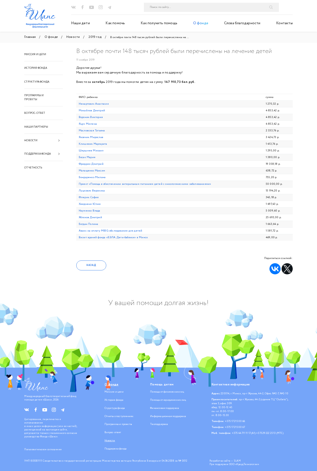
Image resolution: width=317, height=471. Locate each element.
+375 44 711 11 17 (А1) (244, 433)
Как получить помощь (159, 23)
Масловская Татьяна (92, 131)
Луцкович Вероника (92, 191)
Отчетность (33, 168)
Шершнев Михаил (91, 151)
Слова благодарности (242, 23)
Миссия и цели (35, 54)
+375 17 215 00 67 (235, 427)
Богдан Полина (88, 224)
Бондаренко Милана (92, 177)
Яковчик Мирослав (91, 137)
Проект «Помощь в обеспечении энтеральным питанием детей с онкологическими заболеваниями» (145, 184)
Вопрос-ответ (34, 113)
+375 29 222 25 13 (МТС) (270, 433)
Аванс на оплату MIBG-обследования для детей (110, 231)
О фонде (200, 23)
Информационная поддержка (168, 416)
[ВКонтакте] (275, 268)
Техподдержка (159, 424)
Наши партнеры (36, 127)
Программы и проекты (34, 97)
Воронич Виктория (91, 117)
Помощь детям (161, 384)
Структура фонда (36, 82)
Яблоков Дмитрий (90, 217)
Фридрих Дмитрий (91, 164)
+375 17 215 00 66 (235, 421)
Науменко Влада (89, 211)
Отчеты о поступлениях (119, 416)
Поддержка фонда (37, 154)
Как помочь (115, 23)
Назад (91, 265)
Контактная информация (230, 384)
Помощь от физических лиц (167, 392)
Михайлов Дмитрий (92, 111)
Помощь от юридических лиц (168, 400)
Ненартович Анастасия (94, 104)
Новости (30, 140)
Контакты (284, 23)
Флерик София (89, 197)
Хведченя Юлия (90, 204)
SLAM (237, 461)
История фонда (35, 68)
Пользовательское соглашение (43, 449)
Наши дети (80, 23)
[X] (287, 268)
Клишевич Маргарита (93, 144)
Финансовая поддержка (164, 408)
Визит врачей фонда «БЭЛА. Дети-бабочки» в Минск (113, 237)
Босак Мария (87, 157)
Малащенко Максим (92, 171)
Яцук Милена (88, 124)
